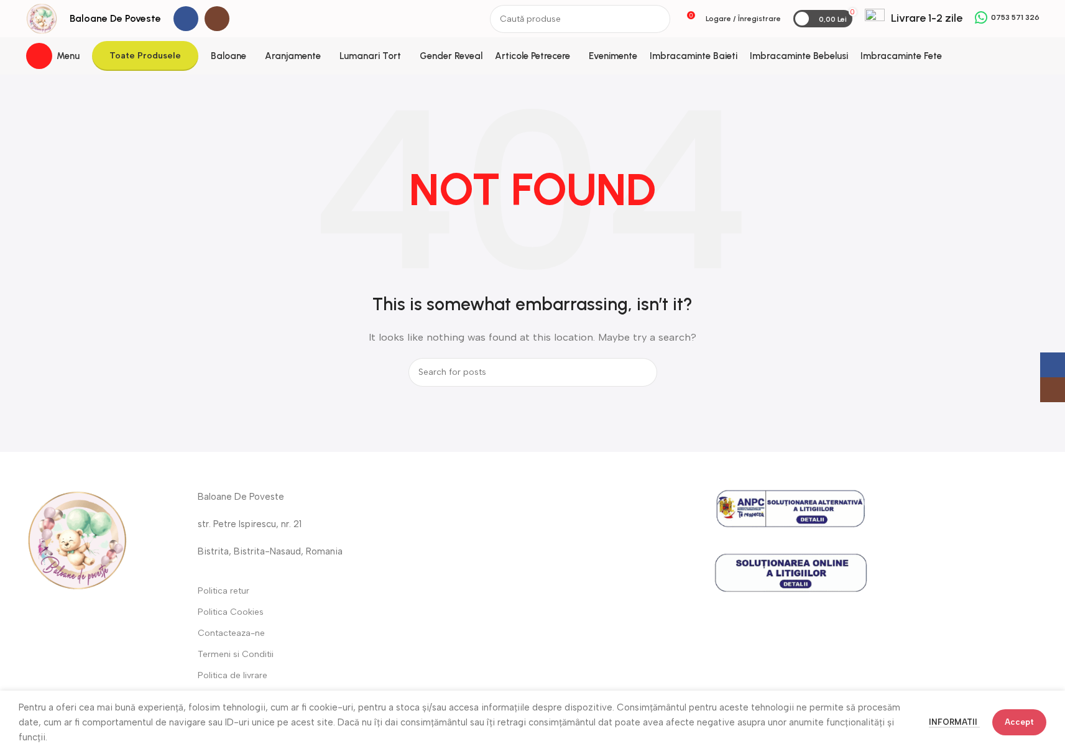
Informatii (954, 722)
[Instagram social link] (217, 18)
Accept (1019, 722)
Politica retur (223, 591)
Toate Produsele (145, 55)
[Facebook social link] (185, 18)
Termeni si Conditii (236, 654)
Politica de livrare (232, 675)
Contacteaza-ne (231, 633)
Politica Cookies (231, 612)
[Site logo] (41, 18)
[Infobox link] (913, 19)
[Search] (656, 19)
